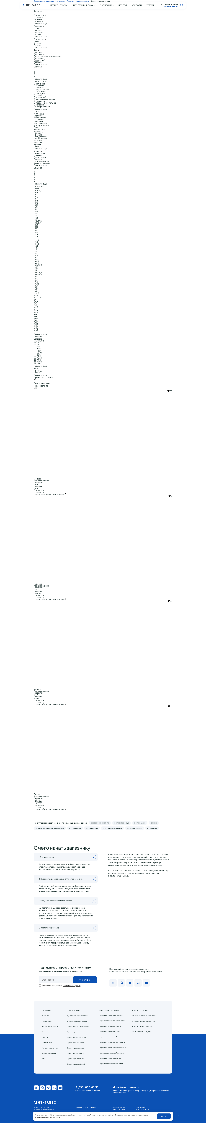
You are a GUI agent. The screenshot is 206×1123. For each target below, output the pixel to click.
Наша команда (47, 1021)
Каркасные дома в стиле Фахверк (110, 1037)
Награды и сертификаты (50, 1027)
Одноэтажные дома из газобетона (144, 1016)
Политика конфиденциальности (86, 1107)
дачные (154, 823)
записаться (84, 980)
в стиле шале (139, 823)
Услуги (150, 5)
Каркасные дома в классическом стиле (113, 1048)
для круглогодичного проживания (50, 828)
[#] (35, 380)
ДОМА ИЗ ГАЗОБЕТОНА (140, 1010)
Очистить (49, 377)
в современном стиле (100, 823)
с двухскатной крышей (112, 828)
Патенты (45, 1032)
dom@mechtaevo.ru (126, 1087)
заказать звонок (171, 7)
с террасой (152, 828)
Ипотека (122, 5)
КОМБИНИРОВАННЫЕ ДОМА (142, 1032)
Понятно (163, 1116)
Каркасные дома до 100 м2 (75, 1053)
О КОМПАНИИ (47, 1010)
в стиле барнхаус (121, 823)
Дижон (37, 794)
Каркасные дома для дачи (75, 1032)
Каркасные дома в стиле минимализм (112, 1042)
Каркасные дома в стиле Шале (110, 1032)
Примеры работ (47, 1043)
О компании (106, 5)
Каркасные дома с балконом (76, 1037)
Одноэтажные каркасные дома (77, 1016)
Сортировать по (41, 383)
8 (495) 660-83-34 (169, 4)
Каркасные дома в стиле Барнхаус (111, 1015)
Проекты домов (58, 5)
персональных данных (71, 986)
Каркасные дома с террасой (76, 1048)
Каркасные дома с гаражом (76, 1043)
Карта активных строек (50, 1048)
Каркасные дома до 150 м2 (75, 1059)
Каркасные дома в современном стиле (112, 1021)
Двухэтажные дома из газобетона (143, 1021)
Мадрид (37, 689)
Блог (43, 1059)
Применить (39, 377)
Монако (37, 478)
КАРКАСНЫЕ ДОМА (73, 1010)
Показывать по (41, 386)
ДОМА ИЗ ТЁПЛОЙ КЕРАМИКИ (142, 1027)
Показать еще (40, 23)
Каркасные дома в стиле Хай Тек (110, 1026)
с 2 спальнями (75, 828)
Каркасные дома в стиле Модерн (110, 1058)
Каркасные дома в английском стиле (112, 1053)
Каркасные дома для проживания (78, 1027)
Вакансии (45, 1037)
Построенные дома (83, 5)
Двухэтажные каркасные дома (77, 1021)
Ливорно (38, 584)
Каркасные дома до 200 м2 (76, 1064)
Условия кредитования (49, 1053)
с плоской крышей (134, 828)
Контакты (137, 5)
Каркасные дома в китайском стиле (111, 1064)
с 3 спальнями (92, 828)
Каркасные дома (41, 480)
